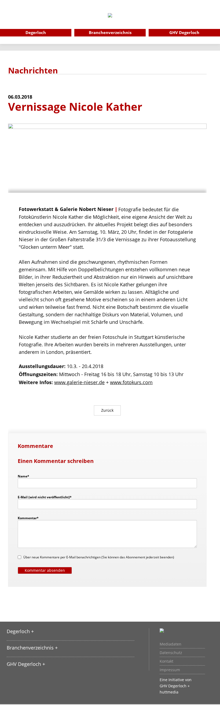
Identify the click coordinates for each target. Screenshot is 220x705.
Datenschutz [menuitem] (171, 652)
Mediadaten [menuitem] (170, 644)
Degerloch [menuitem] (35, 32)
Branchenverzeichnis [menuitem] (110, 32)
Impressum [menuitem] (170, 669)
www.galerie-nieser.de (79, 382)
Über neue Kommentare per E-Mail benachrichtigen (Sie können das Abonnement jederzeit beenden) (98, 557)
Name (26, 476)
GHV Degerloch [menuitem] (184, 32)
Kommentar (28, 517)
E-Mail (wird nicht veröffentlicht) (45, 497)
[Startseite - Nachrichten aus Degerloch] (110, 22)
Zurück (107, 410)
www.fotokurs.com (131, 382)
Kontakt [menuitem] (166, 661)
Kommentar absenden (45, 570)
